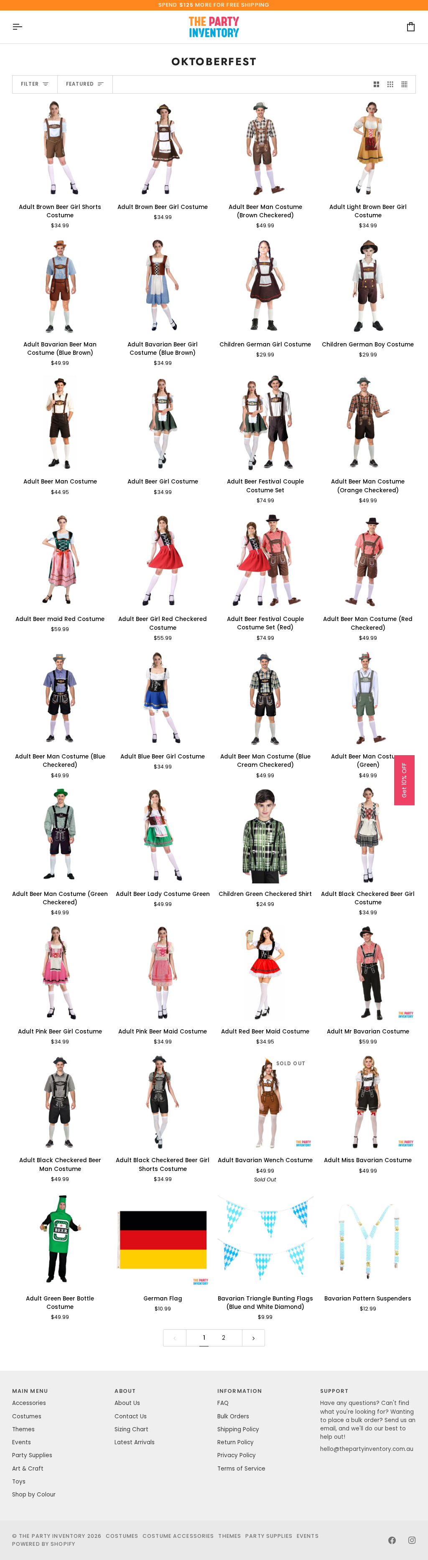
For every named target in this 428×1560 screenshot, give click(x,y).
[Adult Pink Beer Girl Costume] (60, 973)
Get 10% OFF (404, 780)
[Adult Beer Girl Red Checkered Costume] (163, 561)
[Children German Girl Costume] (265, 286)
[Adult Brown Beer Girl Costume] (163, 148)
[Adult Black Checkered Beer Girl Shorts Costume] (163, 1102)
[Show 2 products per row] (376, 85)
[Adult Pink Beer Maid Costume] (163, 973)
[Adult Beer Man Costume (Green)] (368, 698)
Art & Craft (27, 1469)
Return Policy (235, 1442)
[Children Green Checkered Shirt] (265, 835)
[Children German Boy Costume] (368, 286)
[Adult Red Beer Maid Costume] (265, 973)
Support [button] (334, 1391)
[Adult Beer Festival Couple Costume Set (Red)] (265, 561)
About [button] (125, 1391)
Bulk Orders (233, 1416)
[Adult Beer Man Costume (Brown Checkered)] (265, 148)
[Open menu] (24, 26)
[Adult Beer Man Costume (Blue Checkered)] (60, 698)
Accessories (29, 1403)
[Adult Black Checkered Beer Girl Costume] (368, 835)
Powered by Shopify (43, 1543)
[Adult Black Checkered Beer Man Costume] (60, 1102)
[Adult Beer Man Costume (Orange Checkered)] (368, 423)
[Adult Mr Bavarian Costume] (368, 973)
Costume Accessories (178, 1536)
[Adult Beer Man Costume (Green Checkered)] (60, 835)
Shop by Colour (34, 1495)
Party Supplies (32, 1455)
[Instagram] (412, 1540)
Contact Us (131, 1416)
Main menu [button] (30, 1391)
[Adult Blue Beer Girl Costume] (163, 698)
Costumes (26, 1416)
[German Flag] (163, 1240)
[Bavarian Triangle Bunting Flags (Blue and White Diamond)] (265, 1240)
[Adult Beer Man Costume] (60, 423)
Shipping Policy (238, 1429)
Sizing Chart (131, 1429)
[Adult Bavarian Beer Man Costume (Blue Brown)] (60, 286)
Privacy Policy (236, 1455)
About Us (127, 1403)
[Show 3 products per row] (390, 85)
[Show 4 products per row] (406, 85)
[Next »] (253, 1337)
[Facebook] (392, 1540)
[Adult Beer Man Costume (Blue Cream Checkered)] (265, 698)
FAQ (223, 1403)
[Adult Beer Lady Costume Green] (163, 835)
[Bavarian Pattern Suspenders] (368, 1240)
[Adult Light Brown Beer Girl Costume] (368, 148)
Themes (23, 1429)
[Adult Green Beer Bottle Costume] (60, 1240)
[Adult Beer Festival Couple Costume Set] (265, 423)
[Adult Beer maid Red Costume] (60, 561)
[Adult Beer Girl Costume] (163, 423)
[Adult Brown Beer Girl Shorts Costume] (60, 148)
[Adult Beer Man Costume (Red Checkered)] (368, 561)
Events (21, 1442)
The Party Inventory (52, 1536)
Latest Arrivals (135, 1442)
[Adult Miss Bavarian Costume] (368, 1102)
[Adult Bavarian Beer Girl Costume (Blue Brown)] (163, 286)
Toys (18, 1482)
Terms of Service (241, 1469)
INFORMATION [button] (239, 1391)
